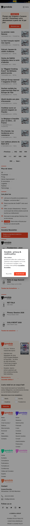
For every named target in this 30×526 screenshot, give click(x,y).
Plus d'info (9, 274)
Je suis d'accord (20, 274)
